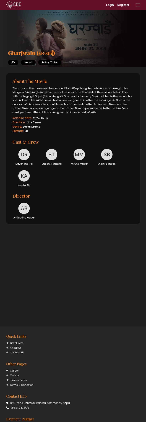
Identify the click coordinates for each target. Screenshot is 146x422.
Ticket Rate (17, 343)
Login (110, 5)
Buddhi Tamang (52, 164)
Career (14, 370)
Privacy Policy (18, 380)
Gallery (14, 375)
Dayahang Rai (24, 164)
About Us (15, 348)
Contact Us (17, 352)
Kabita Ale (24, 185)
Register (123, 5)
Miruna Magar (79, 164)
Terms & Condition (21, 385)
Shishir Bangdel (107, 164)
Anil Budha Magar (24, 217)
